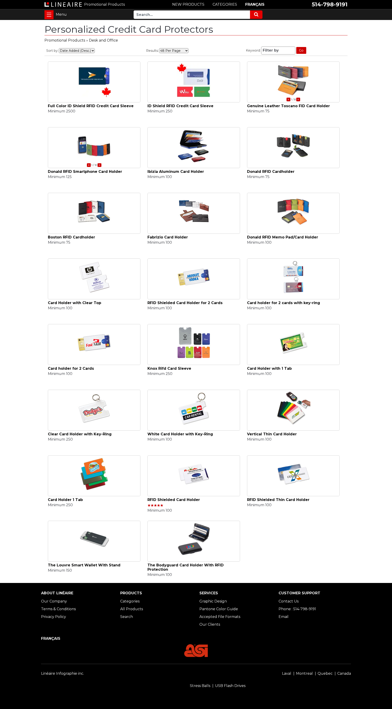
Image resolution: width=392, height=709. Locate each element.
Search (126, 617)
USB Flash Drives (230, 686)
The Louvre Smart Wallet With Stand (84, 565)
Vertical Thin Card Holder (272, 434)
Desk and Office (103, 40)
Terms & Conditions (58, 609)
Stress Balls (200, 686)
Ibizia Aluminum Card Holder (175, 171)
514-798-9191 (330, 4)
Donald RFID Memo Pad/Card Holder (282, 237)
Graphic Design (213, 601)
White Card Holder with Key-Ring (180, 434)
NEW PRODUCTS (188, 4)
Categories (130, 601)
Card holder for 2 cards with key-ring (283, 303)
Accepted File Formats (219, 617)
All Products (131, 609)
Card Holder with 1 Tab (269, 368)
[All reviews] (155, 505)
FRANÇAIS (255, 4)
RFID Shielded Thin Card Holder (278, 500)
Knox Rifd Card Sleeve (169, 368)
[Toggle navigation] (49, 14)
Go (301, 50)
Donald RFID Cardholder (270, 171)
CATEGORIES (225, 4)
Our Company (54, 601)
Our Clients (209, 624)
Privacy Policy (53, 617)
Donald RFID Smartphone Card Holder (85, 171)
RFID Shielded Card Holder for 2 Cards (185, 303)
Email (284, 617)
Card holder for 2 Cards (71, 368)
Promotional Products (64, 40)
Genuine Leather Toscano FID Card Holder (288, 106)
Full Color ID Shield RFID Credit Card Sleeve (91, 106)
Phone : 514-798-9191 (297, 609)
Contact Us (289, 601)
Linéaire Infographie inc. (62, 673)
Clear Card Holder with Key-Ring (80, 434)
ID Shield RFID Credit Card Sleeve (180, 106)
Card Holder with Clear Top (74, 303)
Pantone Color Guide (218, 609)
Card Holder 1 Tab (65, 500)
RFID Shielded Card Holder (173, 500)
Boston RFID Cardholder (71, 237)
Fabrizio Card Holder (167, 237)
